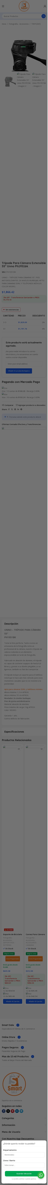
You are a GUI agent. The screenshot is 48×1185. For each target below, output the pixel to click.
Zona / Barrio (9, 1160)
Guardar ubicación (24, 1173)
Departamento (10, 1150)
